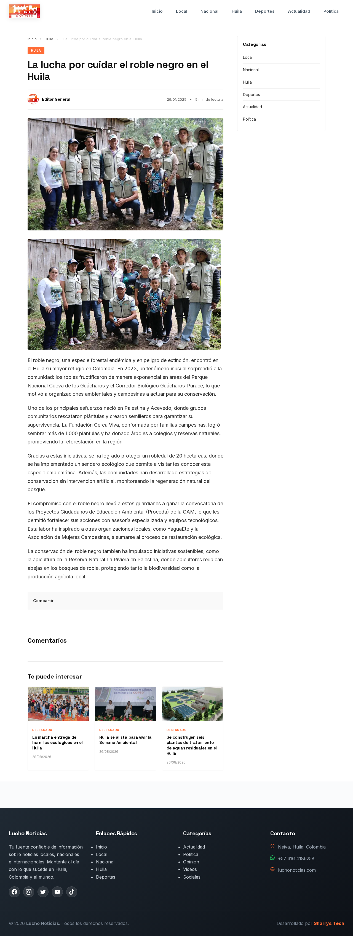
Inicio (157, 11)
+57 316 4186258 (296, 858)
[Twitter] (43, 891)
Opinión (191, 862)
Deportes (265, 11)
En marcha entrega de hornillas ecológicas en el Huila (57, 743)
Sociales (191, 877)
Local (181, 11)
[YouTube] (57, 891)
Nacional (209, 11)
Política (331, 11)
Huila (237, 11)
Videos (190, 869)
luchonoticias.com (297, 870)
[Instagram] (28, 891)
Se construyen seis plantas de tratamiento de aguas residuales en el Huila (192, 745)
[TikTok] (71, 891)
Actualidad (299, 11)
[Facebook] (14, 891)
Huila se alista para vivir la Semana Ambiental (125, 740)
